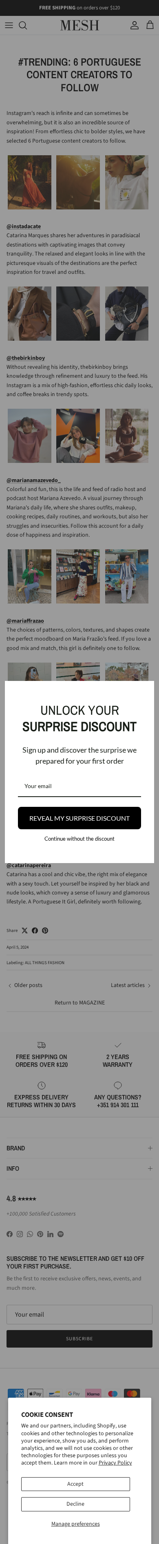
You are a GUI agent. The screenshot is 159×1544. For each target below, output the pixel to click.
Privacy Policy (115, 1463)
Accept (75, 1484)
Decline (75, 1504)
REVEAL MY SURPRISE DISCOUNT (79, 818)
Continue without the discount (79, 838)
